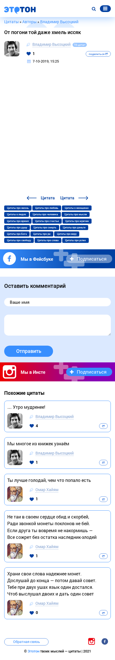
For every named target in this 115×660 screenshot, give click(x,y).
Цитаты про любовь (46, 208)
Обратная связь (26, 641)
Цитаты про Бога (17, 234)
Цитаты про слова (48, 240)
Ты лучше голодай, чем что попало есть (49, 480)
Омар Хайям (46, 489)
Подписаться (92, 258)
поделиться (97, 54)
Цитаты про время (18, 221)
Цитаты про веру (66, 234)
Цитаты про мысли (75, 214)
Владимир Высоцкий (51, 44)
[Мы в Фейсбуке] (104, 641)
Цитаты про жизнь (18, 208)
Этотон (34, 651)
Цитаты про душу (17, 227)
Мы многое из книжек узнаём (38, 443)
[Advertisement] (57, 134)
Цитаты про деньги (74, 227)
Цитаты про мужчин (77, 221)
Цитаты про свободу (19, 240)
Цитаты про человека (45, 214)
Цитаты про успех (75, 240)
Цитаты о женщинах (77, 208)
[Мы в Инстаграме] (91, 641)
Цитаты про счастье (47, 221)
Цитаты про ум (42, 234)
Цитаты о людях (16, 214)
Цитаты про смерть (44, 227)
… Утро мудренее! (26, 407)
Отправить (28, 351)
